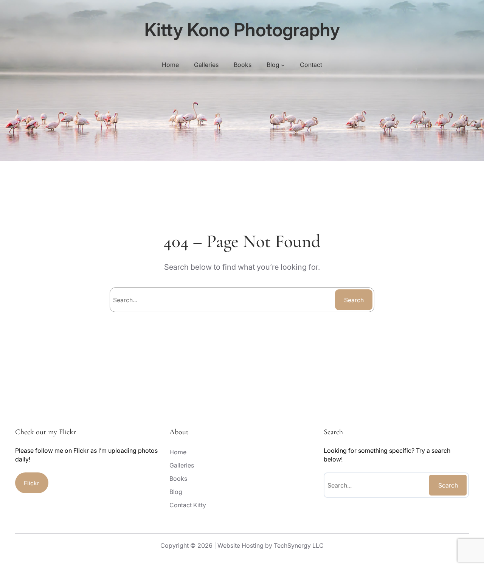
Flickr (31, 483)
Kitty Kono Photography (242, 30)
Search (354, 300)
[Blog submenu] (283, 65)
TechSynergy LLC (299, 545)
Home (170, 64)
